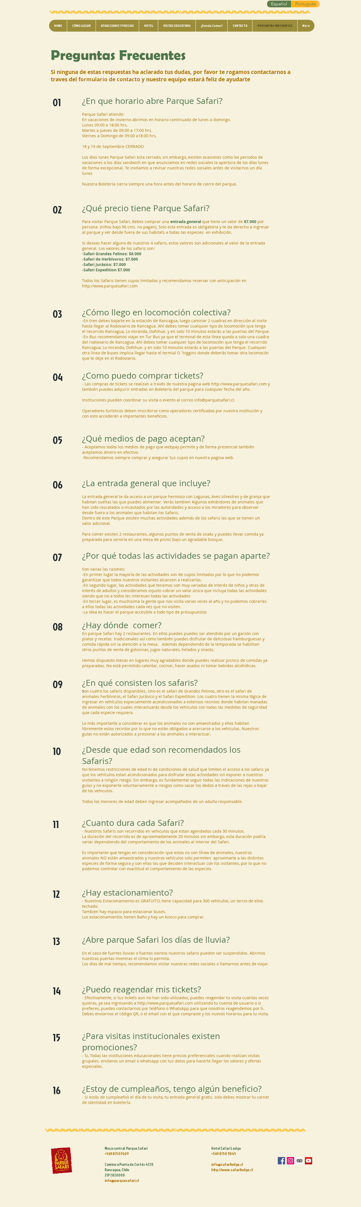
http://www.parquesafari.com (110, 286)
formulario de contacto (109, 79)
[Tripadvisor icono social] (299, 1160)
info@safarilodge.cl (227, 1164)
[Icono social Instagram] (290, 1160)
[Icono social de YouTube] (308, 1160)
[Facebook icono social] (281, 1160)
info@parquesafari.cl (214, 400)
